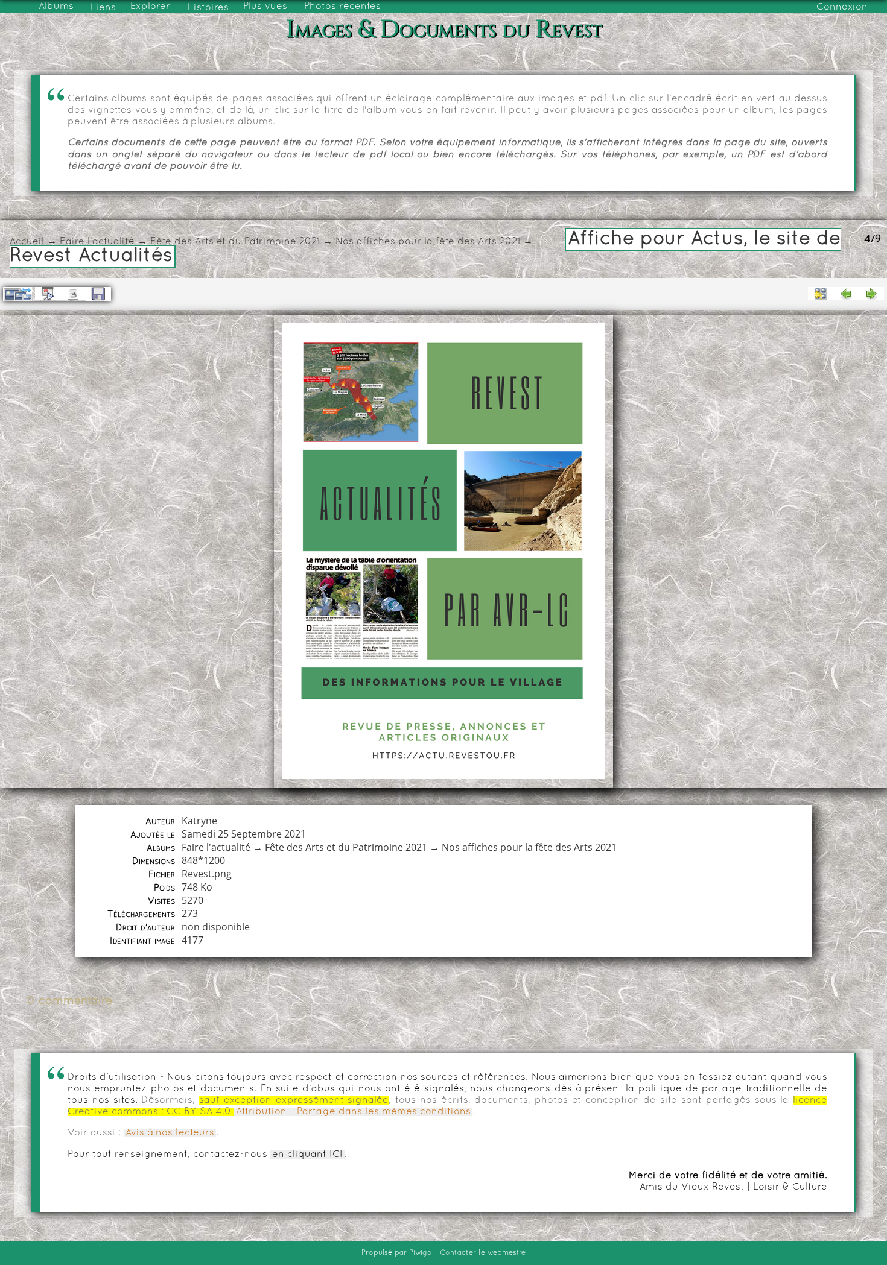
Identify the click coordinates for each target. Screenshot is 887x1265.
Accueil (27, 242)
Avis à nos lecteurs (170, 1133)
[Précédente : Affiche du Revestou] (846, 293)
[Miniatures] (820, 293)
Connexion (842, 7)
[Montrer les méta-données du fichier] (73, 293)
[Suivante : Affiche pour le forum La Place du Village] (871, 293)
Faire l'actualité (97, 242)
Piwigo (420, 1253)
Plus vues (265, 6)
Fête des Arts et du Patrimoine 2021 (235, 242)
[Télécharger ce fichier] (98, 294)
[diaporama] (47, 293)
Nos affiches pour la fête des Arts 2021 (427, 242)
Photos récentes (342, 6)
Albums (56, 6)
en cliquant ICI (307, 1154)
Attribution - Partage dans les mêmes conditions (353, 1112)
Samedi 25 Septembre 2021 (244, 834)
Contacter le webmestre (483, 1253)
